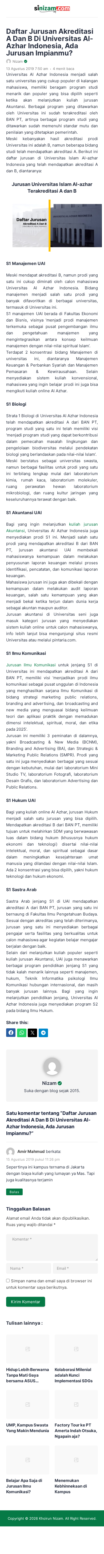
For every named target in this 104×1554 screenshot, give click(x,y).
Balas (14, 1192)
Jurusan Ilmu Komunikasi (31, 664)
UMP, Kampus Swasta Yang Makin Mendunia (27, 1427)
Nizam (49, 1083)
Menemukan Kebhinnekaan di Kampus (71, 1486)
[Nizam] (52, 1076)
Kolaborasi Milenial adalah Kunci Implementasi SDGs (74, 1375)
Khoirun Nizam (51, 1518)
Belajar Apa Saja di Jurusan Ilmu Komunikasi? (24, 1486)
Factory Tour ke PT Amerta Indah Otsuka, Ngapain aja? (76, 1430)
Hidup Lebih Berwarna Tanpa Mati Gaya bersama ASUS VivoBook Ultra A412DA (27, 1375)
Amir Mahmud (31, 1151)
